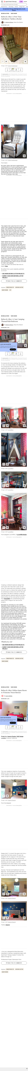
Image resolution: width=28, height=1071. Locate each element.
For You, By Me (19, 1046)
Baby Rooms (14, 13)
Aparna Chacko (11, 800)
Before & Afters (5, 13)
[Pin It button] (6, 61)
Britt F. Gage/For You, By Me (14, 1033)
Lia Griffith (10, 349)
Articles (16, 6)
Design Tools (21, 6)
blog (6, 266)
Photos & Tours (4, 6)
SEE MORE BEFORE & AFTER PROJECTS (13, 273)
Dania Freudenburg (12, 65)
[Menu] (2, 1)
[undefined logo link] (10, 1)
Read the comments (15, 281)
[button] (25, 61)
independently (5, 74)
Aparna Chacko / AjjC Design (15, 736)
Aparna (8, 925)
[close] (27, 1068)
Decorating (11, 6)
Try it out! (12, 722)
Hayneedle (7, 598)
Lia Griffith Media (22, 534)
